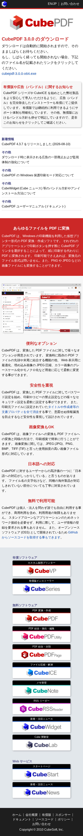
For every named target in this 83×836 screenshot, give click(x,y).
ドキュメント (22, 819)
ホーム (16, 814)
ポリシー (64, 819)
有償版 (46, 814)
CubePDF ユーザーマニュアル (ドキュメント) (33, 206)
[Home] (4, 6)
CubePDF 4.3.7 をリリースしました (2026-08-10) (36, 144)
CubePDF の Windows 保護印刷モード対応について (38, 175)
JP (55, 3)
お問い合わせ (70, 3)
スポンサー (63, 814)
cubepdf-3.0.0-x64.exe (19, 74)
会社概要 (31, 814)
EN (50, 3)
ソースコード (44, 819)
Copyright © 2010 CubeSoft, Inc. (41, 829)
